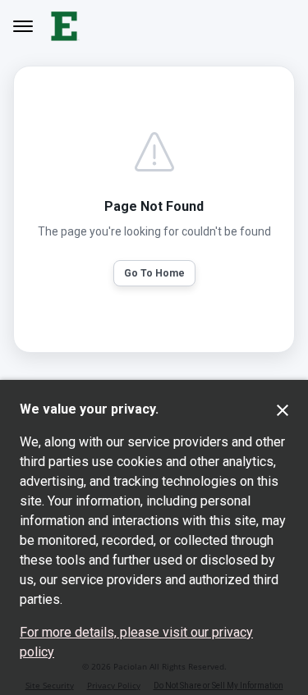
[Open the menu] (23, 26)
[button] (154, 273)
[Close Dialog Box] (282, 410)
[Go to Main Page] (65, 26)
